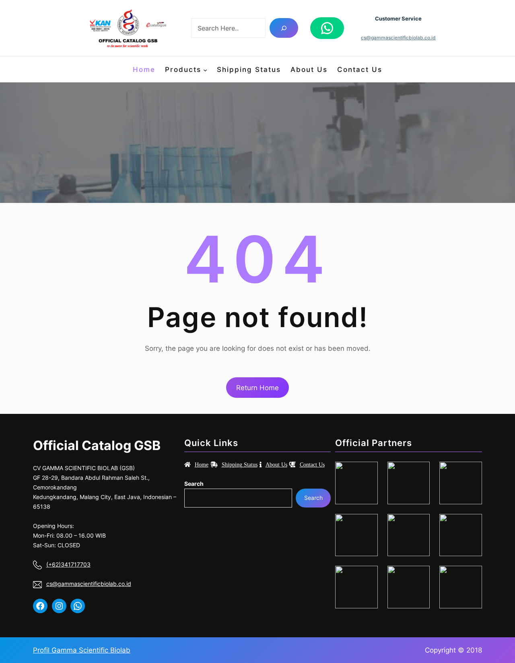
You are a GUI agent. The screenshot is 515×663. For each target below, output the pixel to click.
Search (194, 483)
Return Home (257, 388)
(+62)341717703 (68, 564)
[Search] (284, 28)
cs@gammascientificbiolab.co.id (398, 38)
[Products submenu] (205, 70)
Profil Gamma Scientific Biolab (81, 650)
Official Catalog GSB (97, 445)
